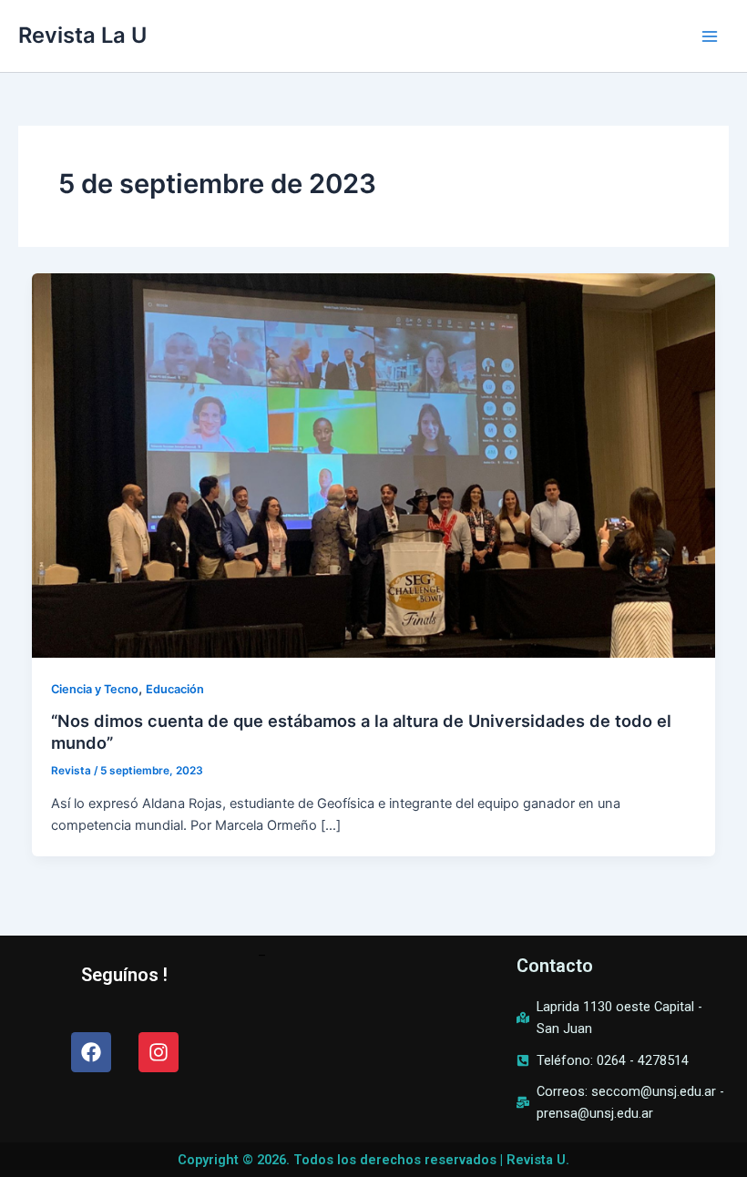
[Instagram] (158, 1052)
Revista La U (82, 35)
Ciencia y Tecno (94, 689)
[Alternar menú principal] (710, 36)
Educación (175, 689)
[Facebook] (91, 1052)
